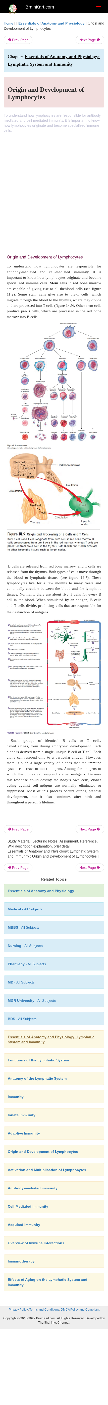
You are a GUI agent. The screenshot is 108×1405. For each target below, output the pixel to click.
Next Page (88, 40)
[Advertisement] (54, 189)
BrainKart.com (39, 7)
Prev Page (20, 40)
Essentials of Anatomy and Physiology (51, 23)
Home (8, 23)
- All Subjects (32, 1001)
